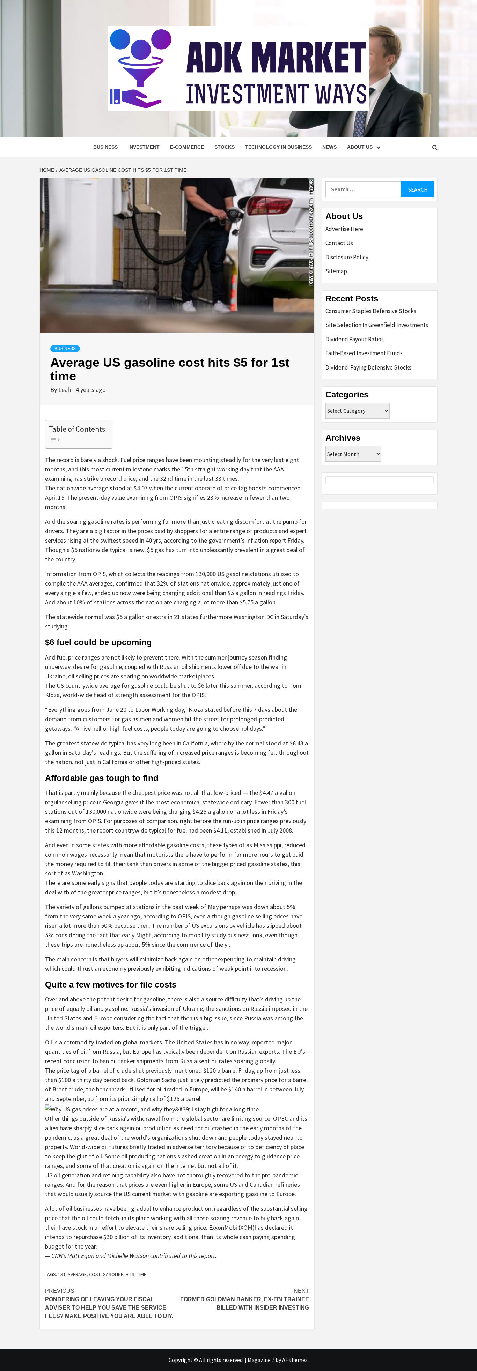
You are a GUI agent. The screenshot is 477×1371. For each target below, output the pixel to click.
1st (61, 1274)
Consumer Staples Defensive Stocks (370, 311)
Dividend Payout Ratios (354, 339)
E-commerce (187, 147)
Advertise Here (344, 229)
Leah (65, 390)
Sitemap (336, 271)
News (329, 147)
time (141, 1274)
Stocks (224, 147)
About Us (360, 147)
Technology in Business (278, 147)
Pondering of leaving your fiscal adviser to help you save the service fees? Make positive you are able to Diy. (109, 1303)
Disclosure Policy (346, 257)
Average (77, 1274)
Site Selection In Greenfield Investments (376, 325)
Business (105, 147)
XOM (246, 1227)
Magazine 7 (261, 1359)
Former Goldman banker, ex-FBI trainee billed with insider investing (244, 1299)
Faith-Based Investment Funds (364, 353)
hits (130, 1274)
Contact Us (339, 243)
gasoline (113, 1274)
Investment (144, 147)
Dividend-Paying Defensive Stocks (368, 367)
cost (94, 1274)
